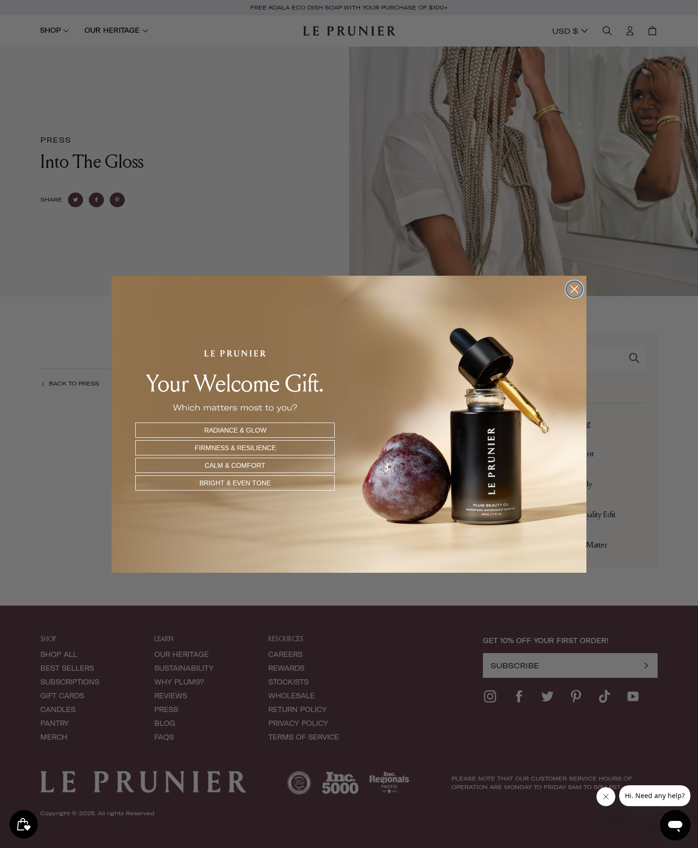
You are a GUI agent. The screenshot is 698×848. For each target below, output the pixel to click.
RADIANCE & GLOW (235, 430)
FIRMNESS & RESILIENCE (235, 448)
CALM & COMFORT (235, 465)
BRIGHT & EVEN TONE (235, 483)
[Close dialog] (574, 289)
